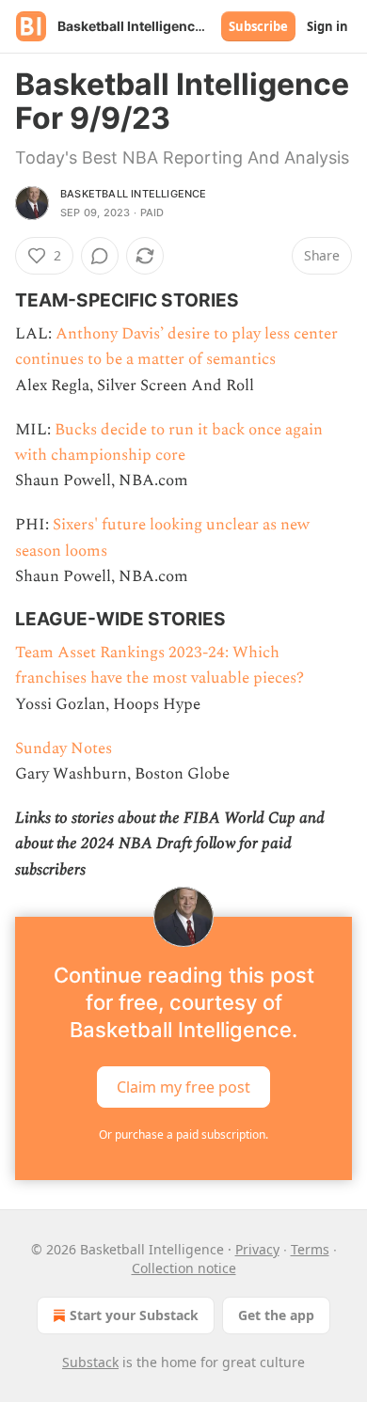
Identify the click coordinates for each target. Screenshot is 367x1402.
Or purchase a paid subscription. (183, 1134)
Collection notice (184, 1268)
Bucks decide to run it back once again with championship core (169, 442)
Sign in (327, 26)
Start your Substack (134, 1315)
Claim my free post (183, 1086)
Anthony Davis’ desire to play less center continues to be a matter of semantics (176, 346)
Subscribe (258, 26)
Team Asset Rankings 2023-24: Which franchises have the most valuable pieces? (159, 665)
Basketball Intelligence (133, 193)
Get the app (276, 1315)
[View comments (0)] (100, 256)
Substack (90, 1362)
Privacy (257, 1249)
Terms (310, 1249)
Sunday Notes (63, 748)
